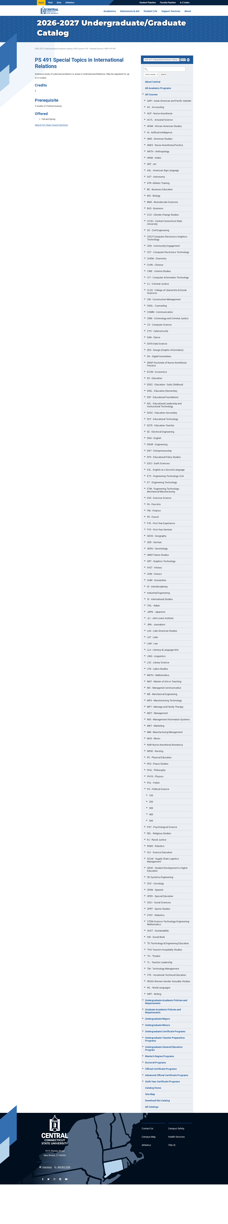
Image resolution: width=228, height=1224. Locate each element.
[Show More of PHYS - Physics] (145, 776)
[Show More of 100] (147, 795)
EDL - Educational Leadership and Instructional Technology (164, 405)
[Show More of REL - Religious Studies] (145, 833)
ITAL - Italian (153, 605)
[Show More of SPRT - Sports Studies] (145, 908)
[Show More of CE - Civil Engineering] (145, 230)
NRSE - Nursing (155, 751)
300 (151, 808)
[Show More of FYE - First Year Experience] (145, 523)
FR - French (153, 517)
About (187, 11)
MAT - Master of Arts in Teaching (164, 681)
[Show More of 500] (147, 820)
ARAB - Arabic (154, 157)
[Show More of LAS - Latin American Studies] (145, 630)
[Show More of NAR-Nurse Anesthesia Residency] (145, 744)
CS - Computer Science (159, 324)
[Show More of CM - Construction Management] (145, 299)
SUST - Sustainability (158, 930)
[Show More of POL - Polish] (145, 782)
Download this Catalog (157, 1100)
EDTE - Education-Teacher (160, 425)
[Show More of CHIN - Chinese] (145, 264)
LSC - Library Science (158, 662)
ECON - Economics (157, 372)
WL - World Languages (158, 987)
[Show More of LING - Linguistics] (145, 656)
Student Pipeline (147, 2)
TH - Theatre (153, 956)
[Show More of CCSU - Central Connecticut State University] (145, 220)
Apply (41, 2)
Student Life (150, 11)
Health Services (176, 1136)
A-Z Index (184, 2)
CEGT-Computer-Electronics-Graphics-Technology (167, 238)
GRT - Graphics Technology (161, 561)
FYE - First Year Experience (161, 523)
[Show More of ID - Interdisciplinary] (145, 586)
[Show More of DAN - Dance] (145, 337)
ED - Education (154, 378)
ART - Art (151, 164)
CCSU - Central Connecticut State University (164, 222)
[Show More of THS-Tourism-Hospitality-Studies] (145, 949)
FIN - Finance (154, 510)
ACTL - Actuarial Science (160, 119)
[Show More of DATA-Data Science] (145, 343)
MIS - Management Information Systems (168, 719)
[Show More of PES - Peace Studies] (145, 763)
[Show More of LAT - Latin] (145, 637)
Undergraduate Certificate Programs (165, 1031)
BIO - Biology (153, 195)
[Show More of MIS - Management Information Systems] (145, 719)
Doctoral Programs (155, 1062)
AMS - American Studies (159, 138)
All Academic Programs (158, 88)
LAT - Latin (152, 637)
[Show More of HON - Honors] (145, 573)
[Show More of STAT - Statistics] (145, 914)
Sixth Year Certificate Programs (162, 1081)
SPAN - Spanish (155, 889)
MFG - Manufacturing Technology (164, 700)
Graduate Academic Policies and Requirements (163, 1011)
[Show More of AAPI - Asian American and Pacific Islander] (145, 100)
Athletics (69, 2)
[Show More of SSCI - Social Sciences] (145, 902)
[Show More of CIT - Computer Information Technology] (145, 277)
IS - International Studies (160, 599)
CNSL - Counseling (157, 305)
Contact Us (147, 1128)
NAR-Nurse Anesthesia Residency (165, 744)
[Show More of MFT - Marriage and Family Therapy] (145, 706)
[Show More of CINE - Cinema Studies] (145, 271)
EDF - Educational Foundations (163, 397)
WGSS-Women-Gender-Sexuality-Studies (168, 981)
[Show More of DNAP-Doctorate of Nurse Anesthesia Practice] (145, 362)
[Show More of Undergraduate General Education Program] (143, 1046)
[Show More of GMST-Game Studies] (145, 554)
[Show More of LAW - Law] (145, 643)
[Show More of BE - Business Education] (145, 189)
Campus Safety (176, 1128)
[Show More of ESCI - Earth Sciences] (145, 463)
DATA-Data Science (157, 343)
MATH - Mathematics (158, 675)
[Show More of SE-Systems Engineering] (145, 877)
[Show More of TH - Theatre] (145, 955)
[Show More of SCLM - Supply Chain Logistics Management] (145, 858)
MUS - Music (153, 738)
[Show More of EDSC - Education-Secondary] (145, 412)
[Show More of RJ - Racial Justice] (145, 839)
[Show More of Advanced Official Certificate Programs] (143, 1075)
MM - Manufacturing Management (165, 732)
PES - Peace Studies (157, 763)
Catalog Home (153, 1087)
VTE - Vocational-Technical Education (166, 975)
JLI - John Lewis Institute (160, 618)
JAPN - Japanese (156, 611)
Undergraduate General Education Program (163, 1048)
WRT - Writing (154, 994)
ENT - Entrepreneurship (159, 450)
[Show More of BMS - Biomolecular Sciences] (145, 201)
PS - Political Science (94, 49)
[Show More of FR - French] (145, 516)
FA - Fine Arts (154, 504)
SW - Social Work (156, 937)
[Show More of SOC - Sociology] (145, 883)
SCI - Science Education (159, 852)
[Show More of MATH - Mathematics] (145, 675)
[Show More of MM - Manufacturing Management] (145, 731)
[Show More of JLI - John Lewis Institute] (145, 618)
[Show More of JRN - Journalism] (145, 624)
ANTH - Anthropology (158, 151)
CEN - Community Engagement (163, 245)
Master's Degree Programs (159, 1056)
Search (163, 74)
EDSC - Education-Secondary (162, 412)
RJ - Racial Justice (156, 839)
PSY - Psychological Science (162, 827)
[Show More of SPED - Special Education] (145, 895)
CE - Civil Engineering (158, 230)
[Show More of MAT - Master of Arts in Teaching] (145, 681)
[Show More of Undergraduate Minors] (143, 1024)
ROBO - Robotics (155, 846)
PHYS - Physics (155, 776)
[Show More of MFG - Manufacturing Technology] (145, 700)
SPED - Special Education (160, 896)
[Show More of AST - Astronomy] (145, 176)
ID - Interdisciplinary (157, 586)
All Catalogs (151, 1106)
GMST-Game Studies (158, 555)
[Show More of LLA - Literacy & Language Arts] (145, 649)
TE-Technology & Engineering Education (168, 943)
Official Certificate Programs (161, 1068)
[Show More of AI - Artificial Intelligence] (145, 132)
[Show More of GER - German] (145, 542)
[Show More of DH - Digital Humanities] (145, 356)
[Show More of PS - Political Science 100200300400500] (145, 788)
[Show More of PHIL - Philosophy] (145, 769)
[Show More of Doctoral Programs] (143, 1062)
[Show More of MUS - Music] (145, 738)
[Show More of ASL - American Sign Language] (145, 170)
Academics (110, 11)
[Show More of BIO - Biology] (145, 195)
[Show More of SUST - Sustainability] (145, 930)
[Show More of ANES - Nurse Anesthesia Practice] (145, 144)
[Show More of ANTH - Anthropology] (145, 151)
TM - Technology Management (163, 968)
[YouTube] (66, 1179)
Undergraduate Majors (157, 1018)
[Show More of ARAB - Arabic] (145, 157)
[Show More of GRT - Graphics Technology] (145, 561)
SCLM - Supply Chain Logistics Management (163, 860)
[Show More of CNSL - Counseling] (145, 305)
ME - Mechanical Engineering (162, 694)
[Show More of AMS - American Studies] (145, 138)
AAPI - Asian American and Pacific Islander (169, 100)
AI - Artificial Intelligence (159, 132)
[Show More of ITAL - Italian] (145, 605)
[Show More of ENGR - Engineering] (145, 444)
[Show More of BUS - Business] (145, 208)
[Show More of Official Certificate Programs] (143, 1068)
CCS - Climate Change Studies (163, 214)
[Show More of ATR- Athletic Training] (145, 182)
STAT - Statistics (156, 915)
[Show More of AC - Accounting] (145, 106)
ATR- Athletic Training (158, 183)
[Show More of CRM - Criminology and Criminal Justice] (145, 318)
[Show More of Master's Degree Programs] (143, 1056)
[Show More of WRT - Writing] (145, 993)
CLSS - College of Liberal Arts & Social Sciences (166, 291)
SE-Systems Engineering (160, 877)
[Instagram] (54, 1179)
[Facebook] (42, 1179)
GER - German (154, 542)
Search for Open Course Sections (51, 125)
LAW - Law (152, 643)
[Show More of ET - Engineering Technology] (145, 482)
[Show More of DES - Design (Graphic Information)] (145, 349)
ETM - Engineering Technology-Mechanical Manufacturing (163, 490)
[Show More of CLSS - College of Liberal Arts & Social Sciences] (145, 289)
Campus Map (149, 1136)
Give (59, 2)
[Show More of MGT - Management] (145, 712)
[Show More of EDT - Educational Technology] (145, 418)
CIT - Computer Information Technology (168, 277)
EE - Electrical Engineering (160, 431)
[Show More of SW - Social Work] (145, 936)
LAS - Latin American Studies (162, 630)
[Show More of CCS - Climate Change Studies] (145, 214)
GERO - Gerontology (157, 548)
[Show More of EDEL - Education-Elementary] (145, 390)
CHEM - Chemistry (157, 258)
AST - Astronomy (156, 176)
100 (151, 795)
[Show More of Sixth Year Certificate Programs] (143, 1081)
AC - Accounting (155, 107)
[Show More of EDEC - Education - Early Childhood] (145, 384)
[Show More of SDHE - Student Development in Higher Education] (145, 867)
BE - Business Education (160, 189)
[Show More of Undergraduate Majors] (143, 1018)
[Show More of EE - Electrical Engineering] (145, 431)
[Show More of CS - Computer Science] (145, 324)
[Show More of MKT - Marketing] (145, 725)
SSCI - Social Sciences (159, 902)
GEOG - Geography (156, 536)
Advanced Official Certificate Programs (166, 1075)
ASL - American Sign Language (163, 170)
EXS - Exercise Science (159, 498)
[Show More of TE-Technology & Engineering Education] (145, 943)
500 (151, 820)
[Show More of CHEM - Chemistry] (145, 258)
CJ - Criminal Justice (158, 283)
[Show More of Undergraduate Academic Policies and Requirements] (143, 1000)
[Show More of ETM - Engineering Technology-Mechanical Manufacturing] (145, 488)
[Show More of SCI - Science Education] (145, 852)
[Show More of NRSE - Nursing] (145, 750)
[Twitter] (48, 1179)
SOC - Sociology (155, 883)
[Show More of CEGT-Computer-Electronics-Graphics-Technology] (145, 236)
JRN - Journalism (156, 624)
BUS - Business (155, 208)
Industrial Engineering (158, 592)
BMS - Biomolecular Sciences (162, 202)
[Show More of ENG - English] (145, 437)
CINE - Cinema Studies (159, 271)
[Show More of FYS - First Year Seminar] (145, 529)
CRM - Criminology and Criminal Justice (167, 318)
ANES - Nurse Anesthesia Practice (165, 145)
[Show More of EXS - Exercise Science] (145, 497)
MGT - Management (157, 713)
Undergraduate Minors (157, 1025)
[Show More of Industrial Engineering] (145, 592)
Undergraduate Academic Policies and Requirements (166, 1002)
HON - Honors (154, 574)
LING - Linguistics (156, 656)
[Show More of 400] (147, 814)
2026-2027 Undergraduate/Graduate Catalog (53, 49)
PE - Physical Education (159, 757)
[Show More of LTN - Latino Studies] (145, 668)
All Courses (79, 49)
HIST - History (154, 567)
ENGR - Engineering (157, 444)
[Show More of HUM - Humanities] (145, 580)
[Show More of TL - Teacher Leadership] (145, 962)
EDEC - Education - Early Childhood (165, 384)
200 (151, 801)
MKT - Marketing (155, 725)
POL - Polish (153, 782)
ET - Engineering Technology (162, 482)
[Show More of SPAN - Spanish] (145, 889)
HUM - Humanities (156, 580)
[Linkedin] (60, 1179)
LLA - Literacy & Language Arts (163, 649)
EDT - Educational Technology (162, 419)
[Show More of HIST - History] (145, 567)
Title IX (171, 1145)
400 (106, 49)
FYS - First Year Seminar (159, 529)
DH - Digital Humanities (159, 356)
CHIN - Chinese (155, 264)
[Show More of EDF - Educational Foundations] (145, 397)
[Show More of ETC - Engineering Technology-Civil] (145, 475)
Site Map (150, 1094)
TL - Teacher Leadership (159, 962)
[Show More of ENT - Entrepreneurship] (145, 450)
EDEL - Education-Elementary (162, 390)
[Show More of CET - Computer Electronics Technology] (145, 252)
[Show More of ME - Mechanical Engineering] (145, 693)
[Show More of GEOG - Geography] (145, 535)
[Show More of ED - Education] (145, 378)
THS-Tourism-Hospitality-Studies (164, 949)
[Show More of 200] (147, 801)
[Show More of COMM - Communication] (145, 311)
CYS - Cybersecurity (157, 331)
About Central (152, 81)
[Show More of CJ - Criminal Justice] (145, 283)
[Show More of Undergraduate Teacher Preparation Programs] (143, 1037)
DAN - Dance (153, 337)
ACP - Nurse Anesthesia (159, 113)
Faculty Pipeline (168, 2)
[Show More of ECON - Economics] (145, 371)
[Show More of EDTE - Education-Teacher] (145, 425)
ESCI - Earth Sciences (158, 463)
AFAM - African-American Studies (164, 126)
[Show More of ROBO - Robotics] (145, 845)
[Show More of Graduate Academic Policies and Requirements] (143, 1009)
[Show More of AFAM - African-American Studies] (145, 125)
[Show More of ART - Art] (145, 163)
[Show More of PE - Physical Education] (145, 757)
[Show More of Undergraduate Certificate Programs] (143, 1031)
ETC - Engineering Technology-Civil (165, 476)
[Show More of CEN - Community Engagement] (145, 245)
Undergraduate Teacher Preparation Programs (165, 1039)
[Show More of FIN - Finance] (145, 510)
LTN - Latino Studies (157, 668)
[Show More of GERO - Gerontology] (145, 548)
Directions (47, 1167)
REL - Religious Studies (159, 833)
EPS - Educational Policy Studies (164, 457)
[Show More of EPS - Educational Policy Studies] (145, 456)
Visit (50, 2)
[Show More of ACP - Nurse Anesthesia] (145, 113)
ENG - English (154, 438)
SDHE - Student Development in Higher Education (167, 869)
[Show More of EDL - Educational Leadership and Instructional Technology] (145, 403)
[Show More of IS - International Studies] (145, 599)
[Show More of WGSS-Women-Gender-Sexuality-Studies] (145, 981)
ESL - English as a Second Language (166, 469)
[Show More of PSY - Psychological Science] (145, 826)
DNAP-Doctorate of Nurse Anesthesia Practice (166, 364)
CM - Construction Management (164, 299)
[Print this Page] (189, 60)
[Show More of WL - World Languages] (145, 987)
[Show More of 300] (147, 807)
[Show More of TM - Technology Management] (145, 968)
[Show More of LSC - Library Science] (145, 662)
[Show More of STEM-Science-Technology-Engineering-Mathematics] (145, 921)
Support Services (170, 11)
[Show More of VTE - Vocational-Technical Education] (145, 974)
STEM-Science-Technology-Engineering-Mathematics (168, 923)
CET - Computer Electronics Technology (168, 252)
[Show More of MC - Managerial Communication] (145, 687)
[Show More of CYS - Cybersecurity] (145, 330)
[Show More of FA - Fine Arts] (145, 504)
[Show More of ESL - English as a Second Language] (145, 469)
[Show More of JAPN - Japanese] (145, 611)
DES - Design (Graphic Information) (165, 350)
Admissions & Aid (129, 11)
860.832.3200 (64, 1167)
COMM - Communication (160, 312)
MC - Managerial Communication (164, 687)
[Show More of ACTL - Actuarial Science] (145, 119)
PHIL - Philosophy (156, 770)
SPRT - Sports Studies (158, 908)
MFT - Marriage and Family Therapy (165, 706)
